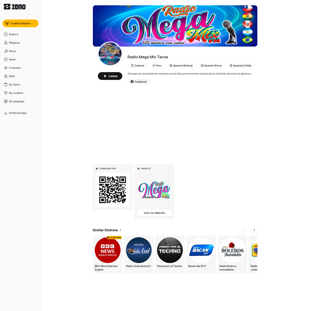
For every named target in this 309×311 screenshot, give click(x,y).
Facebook (141, 81)
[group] (175, 254)
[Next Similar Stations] (254, 230)
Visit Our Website (154, 213)
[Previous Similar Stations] (245, 230)
